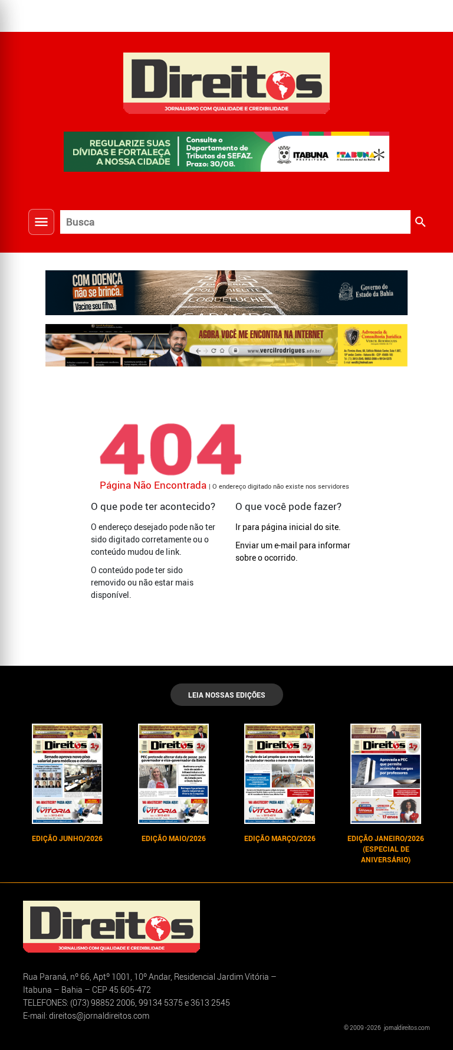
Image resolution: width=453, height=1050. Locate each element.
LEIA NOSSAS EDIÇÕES (226, 694)
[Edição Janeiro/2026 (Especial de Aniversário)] (386, 774)
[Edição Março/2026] (279, 774)
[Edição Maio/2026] (173, 774)
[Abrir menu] (41, 222)
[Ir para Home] (226, 82)
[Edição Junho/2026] (67, 774)
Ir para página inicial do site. (288, 526)
